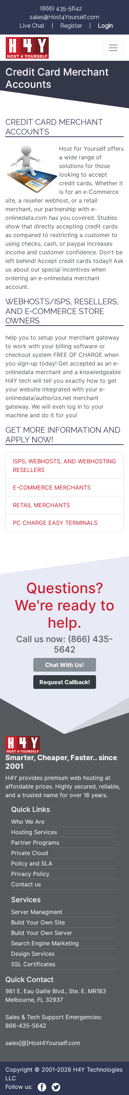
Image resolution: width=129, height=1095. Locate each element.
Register (71, 25)
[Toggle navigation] (113, 48)
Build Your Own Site (38, 922)
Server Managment (36, 911)
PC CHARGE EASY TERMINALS (55, 522)
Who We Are (27, 821)
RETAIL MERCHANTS (41, 505)
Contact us (26, 884)
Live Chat (31, 25)
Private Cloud (29, 853)
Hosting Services (34, 832)
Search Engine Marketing (45, 943)
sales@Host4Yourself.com (64, 17)
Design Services (32, 953)
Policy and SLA (31, 863)
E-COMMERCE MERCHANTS (52, 487)
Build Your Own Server (41, 932)
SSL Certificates (33, 964)
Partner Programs (35, 842)
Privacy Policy (30, 873)
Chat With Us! (64, 664)
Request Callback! (64, 682)
